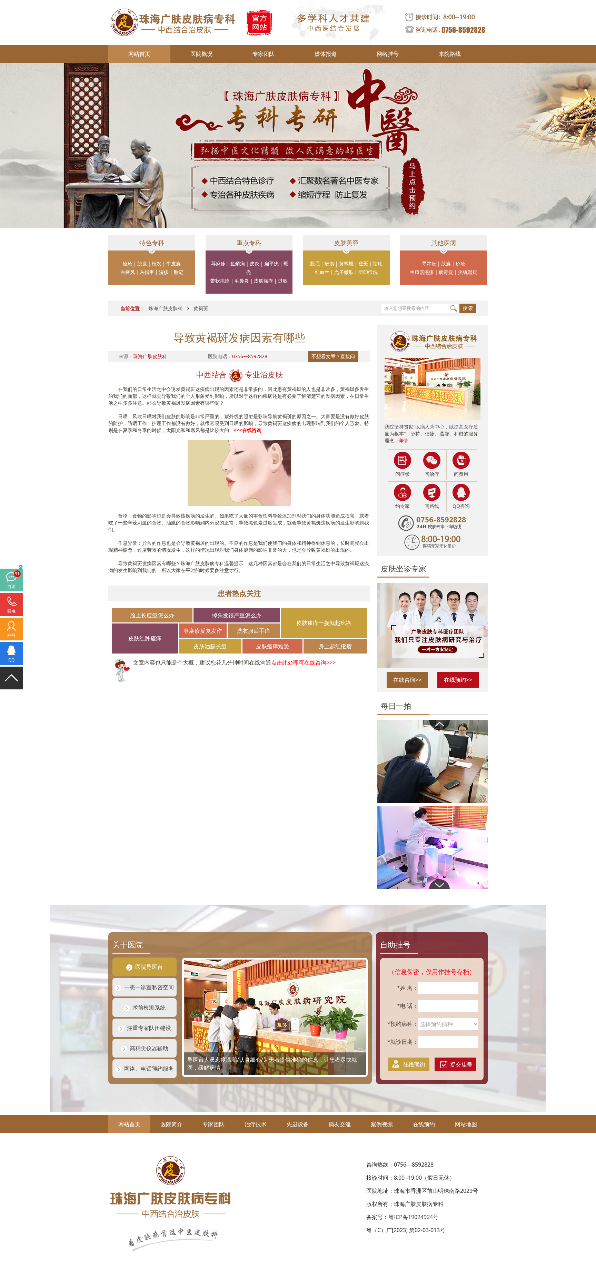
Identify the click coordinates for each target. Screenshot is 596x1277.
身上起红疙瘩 (335, 646)
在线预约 (424, 1124)
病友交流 (340, 1124)
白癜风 (127, 272)
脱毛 (315, 263)
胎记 (178, 272)
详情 (403, 440)
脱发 (142, 263)
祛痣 (378, 263)
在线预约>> (458, 680)
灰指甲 (147, 272)
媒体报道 (326, 54)
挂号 (11, 635)
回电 (11, 611)
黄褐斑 (346, 263)
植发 (156, 263)
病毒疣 (446, 272)
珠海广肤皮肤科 (165, 308)
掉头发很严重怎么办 (236, 615)
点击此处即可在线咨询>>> (303, 662)
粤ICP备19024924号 (413, 1217)
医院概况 (201, 54)
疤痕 (329, 263)
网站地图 (466, 1124)
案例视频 (382, 1124)
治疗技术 (256, 1124)
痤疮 (127, 263)
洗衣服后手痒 (253, 631)
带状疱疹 (220, 280)
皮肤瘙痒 (263, 280)
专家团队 (263, 54)
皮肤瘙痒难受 (272, 646)
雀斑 (363, 263)
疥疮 (460, 263)
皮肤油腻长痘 (210, 646)
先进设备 (298, 1124)
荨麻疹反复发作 (202, 631)
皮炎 (254, 263)
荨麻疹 (218, 263)
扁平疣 (271, 263)
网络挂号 (388, 54)
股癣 (446, 263)
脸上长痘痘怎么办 (152, 615)
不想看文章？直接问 (333, 356)
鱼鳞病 (237, 263)
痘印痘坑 (368, 272)
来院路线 (450, 54)
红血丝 (322, 272)
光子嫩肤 (344, 272)
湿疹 (164, 272)
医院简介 (171, 1124)
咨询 (11, 586)
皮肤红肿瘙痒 (144, 638)
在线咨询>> (407, 680)
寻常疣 (429, 263)
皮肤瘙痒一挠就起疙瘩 (323, 623)
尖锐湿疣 (467, 272)
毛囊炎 (242, 280)
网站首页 (139, 54)
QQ (11, 660)
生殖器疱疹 (422, 272)
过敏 (283, 280)
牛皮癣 (173, 263)
